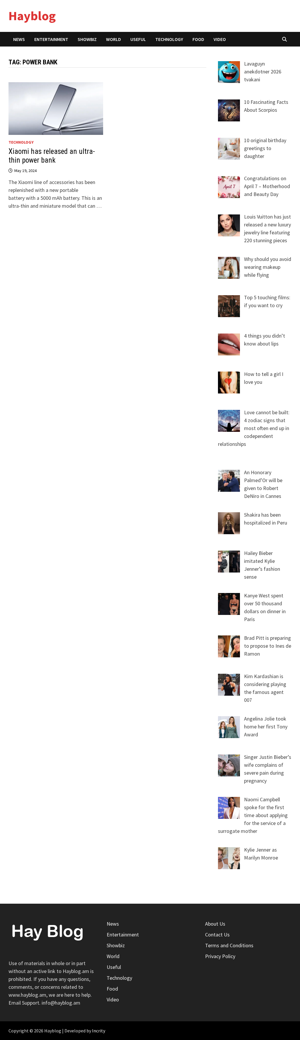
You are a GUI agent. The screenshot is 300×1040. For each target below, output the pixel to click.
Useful (138, 39)
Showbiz (87, 39)
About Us (215, 923)
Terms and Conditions (229, 945)
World (113, 39)
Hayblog (32, 16)
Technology (169, 39)
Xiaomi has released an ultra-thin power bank (51, 155)
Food (198, 39)
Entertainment (51, 39)
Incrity (98, 1031)
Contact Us (217, 934)
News (19, 39)
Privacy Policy (220, 956)
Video (220, 39)
